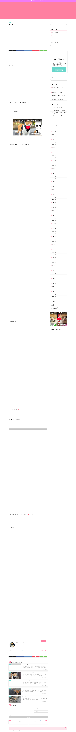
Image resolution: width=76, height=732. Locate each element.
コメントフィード (54, 307)
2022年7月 (54, 257)
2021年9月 (54, 283)
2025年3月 (54, 173)
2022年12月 (54, 244)
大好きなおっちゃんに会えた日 (57, 99)
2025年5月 (54, 168)
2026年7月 (54, 131)
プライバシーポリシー (24, 3)
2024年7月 (54, 194)
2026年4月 (54, 139)
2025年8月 (54, 160)
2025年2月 (54, 176)
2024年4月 (54, 202)
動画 (59, 37)
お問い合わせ (38, 3)
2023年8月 (54, 223)
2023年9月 (54, 220)
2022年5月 (54, 262)
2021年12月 (54, 275)
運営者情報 (32, 3)
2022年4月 (54, 265)
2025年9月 (54, 157)
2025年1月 (54, 178)
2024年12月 (54, 181)
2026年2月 (54, 144)
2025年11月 (54, 152)
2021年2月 (54, 294)
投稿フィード (53, 305)
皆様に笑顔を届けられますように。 (58, 92)
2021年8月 (54, 286)
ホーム (11, 3)
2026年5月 (54, 136)
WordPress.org (54, 308)
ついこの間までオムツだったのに (57, 87)
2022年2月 (54, 270)
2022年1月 (54, 273)
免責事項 (18, 730)
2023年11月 (54, 215)
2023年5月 (54, 231)
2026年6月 (54, 134)
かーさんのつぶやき (59, 32)
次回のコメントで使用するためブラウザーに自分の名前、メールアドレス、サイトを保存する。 (27, 715)
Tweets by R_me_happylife (55, 329)
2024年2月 (54, 207)
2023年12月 (54, 212)
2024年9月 (54, 189)
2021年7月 (54, 288)
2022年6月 (54, 260)
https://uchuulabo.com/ (18, 650)
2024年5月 (54, 199)
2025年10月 (54, 155)
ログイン (53, 304)
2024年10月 (54, 186)
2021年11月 (54, 278)
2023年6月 (54, 228)
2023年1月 (54, 241)
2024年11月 (54, 184)
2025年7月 (54, 163)
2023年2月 (54, 239)
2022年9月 (54, 252)
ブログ (10, 22)
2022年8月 (54, 254)
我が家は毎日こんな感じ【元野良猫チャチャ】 (59, 96)
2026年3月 (54, 142)
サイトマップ (16, 3)
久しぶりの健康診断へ (55, 110)
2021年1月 (54, 296)
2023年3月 (54, 236)
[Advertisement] (38, 12)
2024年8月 (54, 191)
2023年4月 (54, 233)
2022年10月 (54, 249)
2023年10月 (54, 218)
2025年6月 (54, 165)
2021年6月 (54, 291)
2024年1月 (54, 210)
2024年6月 (54, 197)
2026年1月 (54, 147)
